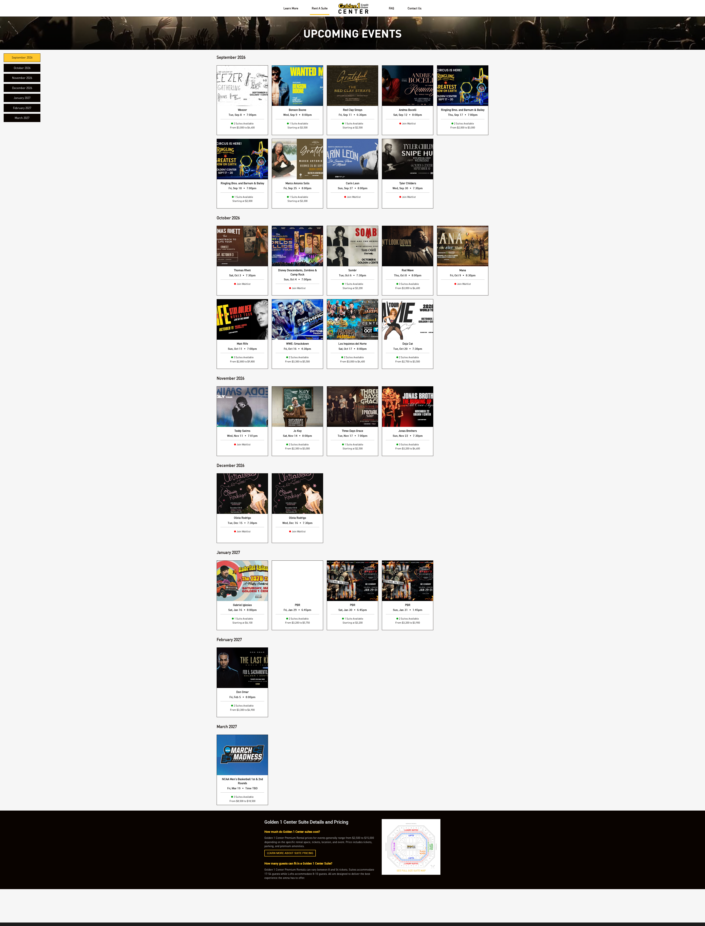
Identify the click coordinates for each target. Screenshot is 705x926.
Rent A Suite (320, 8)
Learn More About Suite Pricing (290, 853)
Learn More (290, 8)
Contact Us (415, 8)
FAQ (391, 8)
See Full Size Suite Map (411, 870)
